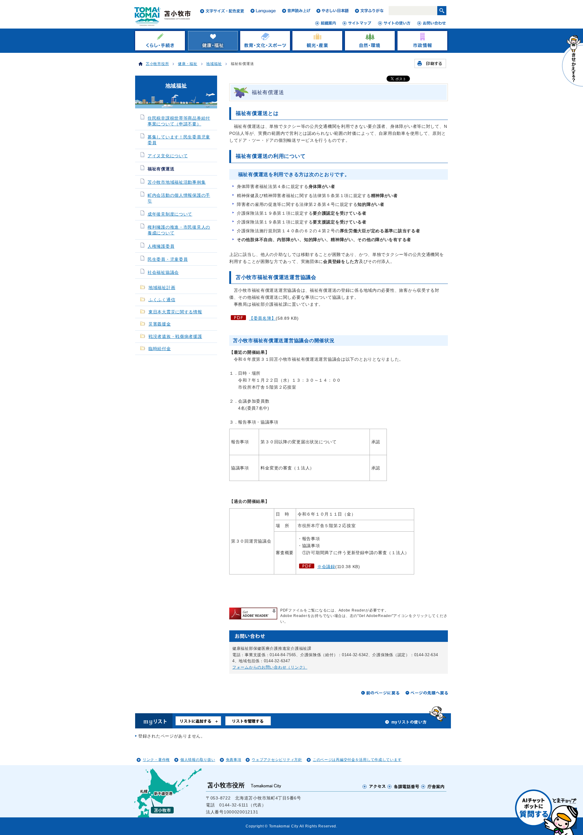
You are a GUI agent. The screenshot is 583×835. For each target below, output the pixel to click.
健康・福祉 (187, 64)
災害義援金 (159, 324)
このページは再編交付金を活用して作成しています (357, 760)
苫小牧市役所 (157, 64)
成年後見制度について (170, 214)
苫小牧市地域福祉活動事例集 (177, 182)
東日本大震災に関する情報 (175, 312)
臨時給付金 (159, 348)
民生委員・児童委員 (168, 259)
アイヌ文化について (168, 156)
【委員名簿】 (262, 318)
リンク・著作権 (156, 760)
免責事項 (233, 760)
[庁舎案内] (433, 786)
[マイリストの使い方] (406, 723)
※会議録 (326, 566)
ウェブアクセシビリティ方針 (277, 760)
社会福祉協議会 (163, 272)
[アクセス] (374, 786)
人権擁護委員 (161, 246)
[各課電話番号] (403, 786)
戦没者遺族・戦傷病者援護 (175, 336)
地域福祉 (214, 64)
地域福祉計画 (161, 287)
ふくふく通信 (161, 300)
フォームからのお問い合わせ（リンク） (269, 667)
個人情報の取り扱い (197, 760)
